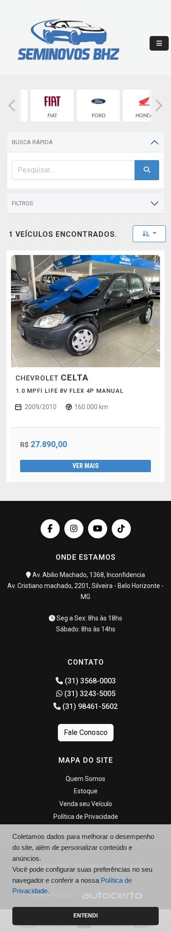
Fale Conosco (86, 732)
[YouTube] (97, 528)
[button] (12, 105)
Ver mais (85, 465)
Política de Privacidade (85, 816)
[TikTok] (121, 528)
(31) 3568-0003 (89, 681)
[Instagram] (73, 528)
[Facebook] (50, 528)
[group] (52, 105)
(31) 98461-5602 (89, 706)
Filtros (22, 203)
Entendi (85, 915)
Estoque (86, 791)
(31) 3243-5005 (88, 693)
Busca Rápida (32, 142)
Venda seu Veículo (85, 803)
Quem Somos (85, 778)
